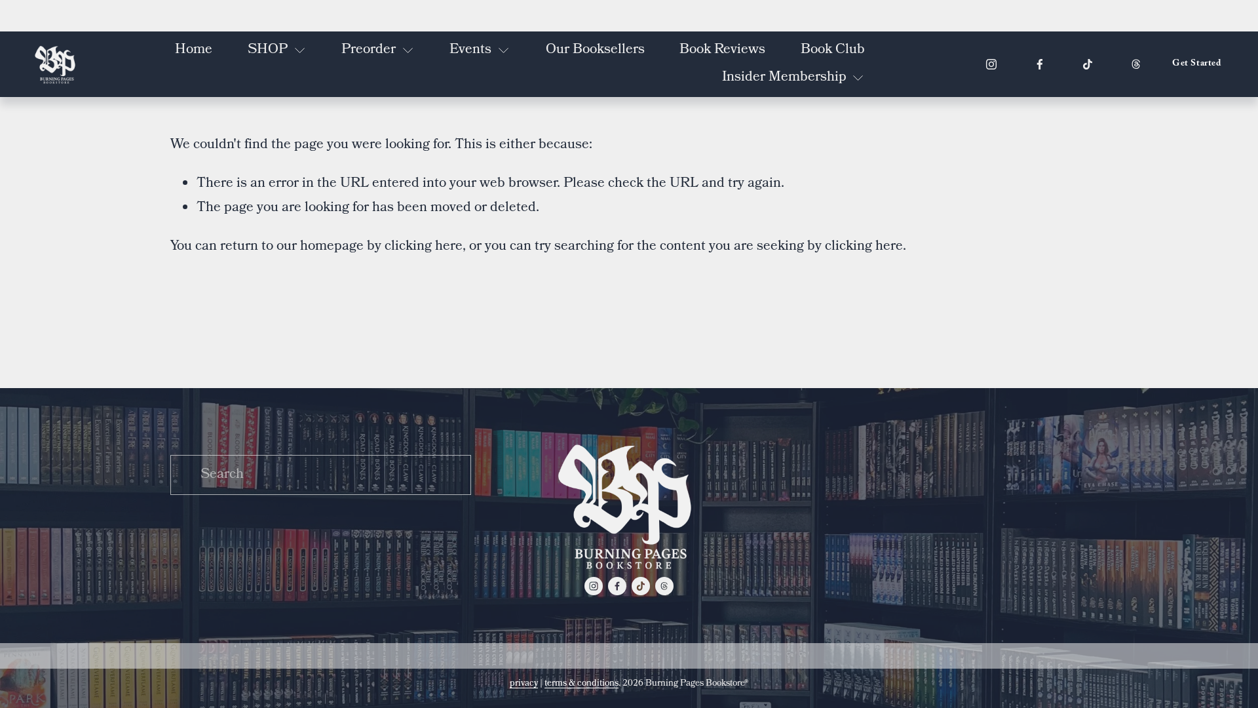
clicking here (424, 246)
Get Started (1196, 64)
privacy (524, 684)
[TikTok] (1087, 64)
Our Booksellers (595, 50)
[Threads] (1136, 64)
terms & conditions (581, 684)
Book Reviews (722, 50)
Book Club (833, 50)
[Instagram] (991, 64)
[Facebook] (1039, 64)
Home (193, 50)
